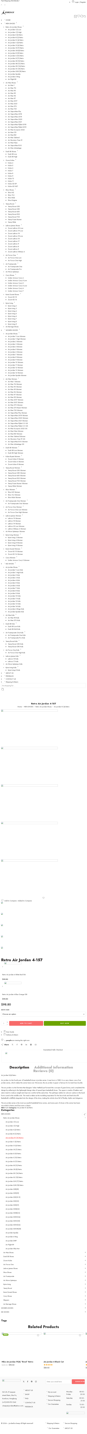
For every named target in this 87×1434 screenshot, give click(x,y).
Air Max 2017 (12, 101)
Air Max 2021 (12, 103)
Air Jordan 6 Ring (14, 76)
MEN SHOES (10, 23)
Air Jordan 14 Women (15, 373)
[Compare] (81, 16)
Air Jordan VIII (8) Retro (16, 50)
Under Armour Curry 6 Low (17, 285)
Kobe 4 (10, 163)
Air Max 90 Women (15, 387)
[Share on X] (12, 1045)
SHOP (27, 1394)
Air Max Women (11, 379)
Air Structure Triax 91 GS (16, 439)
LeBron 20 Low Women (16, 526)
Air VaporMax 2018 (15, 114)
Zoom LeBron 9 (13, 244)
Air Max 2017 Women (15, 400)
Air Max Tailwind (13, 137)
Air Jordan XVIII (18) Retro (17, 71)
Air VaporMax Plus (14, 111)
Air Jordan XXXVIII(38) (13, 1229)
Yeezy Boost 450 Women (17, 475)
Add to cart (26, 1023)
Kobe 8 (10, 173)
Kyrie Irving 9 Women (15, 545)
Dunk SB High (12, 156)
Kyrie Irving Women (12, 535)
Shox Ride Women (14, 497)
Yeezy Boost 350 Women (17, 470)
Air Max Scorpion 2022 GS (17, 428)
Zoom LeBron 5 (13, 249)
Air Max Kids (10, 615)
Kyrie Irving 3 (12, 308)
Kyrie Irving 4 (12, 311)
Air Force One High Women (18, 512)
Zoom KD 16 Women (15, 554)
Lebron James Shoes (13, 225)
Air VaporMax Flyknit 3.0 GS (18, 426)
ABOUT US (9, 673)
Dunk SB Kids (10, 624)
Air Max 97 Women (15, 394)
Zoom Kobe (10, 160)
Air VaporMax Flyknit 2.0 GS (18, 423)
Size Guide (10, 1032)
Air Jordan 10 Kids (14, 596)
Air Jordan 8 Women (15, 357)
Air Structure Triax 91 (15, 140)
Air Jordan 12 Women (15, 367)
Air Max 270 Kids (14, 620)
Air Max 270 (12, 106)
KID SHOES (10, 564)
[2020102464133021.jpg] (43, 803)
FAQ (26, 1398)
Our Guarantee (53, 1404)
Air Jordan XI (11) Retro (16, 58)
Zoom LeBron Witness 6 (16, 251)
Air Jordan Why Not (12, 1248)
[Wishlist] (78, 16)
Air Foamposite (11, 264)
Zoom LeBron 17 (14, 241)
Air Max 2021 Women (15, 402)
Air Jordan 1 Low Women (16, 336)
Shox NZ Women (14, 492)
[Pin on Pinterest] (22, 1045)
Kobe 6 (10, 168)
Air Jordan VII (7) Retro (16, 48)
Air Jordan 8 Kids (14, 591)
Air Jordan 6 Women (15, 352)
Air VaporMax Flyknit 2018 (17, 124)
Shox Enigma (12, 200)
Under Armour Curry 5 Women (18, 560)
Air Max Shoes (11, 82)
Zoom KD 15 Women (15, 551)
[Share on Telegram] (31, 1045)
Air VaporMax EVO (15, 145)
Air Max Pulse (12, 142)
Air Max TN (12, 88)
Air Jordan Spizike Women (17, 375)
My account (52, 1392)
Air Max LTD (12, 132)
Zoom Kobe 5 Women (16, 459)
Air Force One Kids (12, 650)
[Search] (84, 16)
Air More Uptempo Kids (14, 664)
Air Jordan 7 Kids (14, 588)
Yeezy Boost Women (13, 468)
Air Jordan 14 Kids (14, 606)
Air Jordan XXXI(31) (12, 1205)
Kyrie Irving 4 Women (15, 540)
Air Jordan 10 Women (15, 362)
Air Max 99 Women (15, 397)
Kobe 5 (10, 165)
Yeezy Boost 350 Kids (15, 644)
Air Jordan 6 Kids (14, 585)
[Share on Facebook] (17, 1045)
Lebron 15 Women (14, 518)
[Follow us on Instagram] (36, 1382)
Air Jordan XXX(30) (12, 1201)
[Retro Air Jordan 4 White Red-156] (2, 967)
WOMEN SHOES (12, 330)
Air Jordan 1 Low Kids (15, 570)
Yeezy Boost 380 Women (17, 473)
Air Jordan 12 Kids (14, 601)
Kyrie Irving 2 (12, 306)
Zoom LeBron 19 (14, 233)
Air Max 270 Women (15, 405)
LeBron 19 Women (14, 523)
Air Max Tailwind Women (16, 436)
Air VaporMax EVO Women (18, 441)
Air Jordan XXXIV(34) (13, 1217)
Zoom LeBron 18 (14, 238)
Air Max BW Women (15, 434)
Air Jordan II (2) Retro (15, 35)
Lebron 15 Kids (13, 659)
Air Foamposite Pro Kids (16, 638)
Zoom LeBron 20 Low (15, 228)
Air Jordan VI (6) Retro (16, 45)
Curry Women (10, 557)
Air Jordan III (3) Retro (15, 37)
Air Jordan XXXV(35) (13, 1221)
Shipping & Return (12, 682)
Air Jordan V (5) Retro (15, 42)
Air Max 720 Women (15, 410)
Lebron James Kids (12, 656)
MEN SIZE (5, 1010)
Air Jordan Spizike (14, 74)
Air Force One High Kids (16, 652)
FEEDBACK (10, 676)
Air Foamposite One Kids (14, 632)
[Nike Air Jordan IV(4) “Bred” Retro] (21, 1345)
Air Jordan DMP (11, 1241)
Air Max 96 (12, 96)
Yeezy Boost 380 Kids (15, 646)
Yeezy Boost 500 (14, 214)
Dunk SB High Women (15, 453)
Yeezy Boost (10, 204)
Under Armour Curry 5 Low (17, 280)
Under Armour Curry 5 (16, 283)
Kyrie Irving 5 (12, 313)
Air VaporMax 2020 (15, 119)
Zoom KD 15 (12, 297)
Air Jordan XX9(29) (12, 1193)
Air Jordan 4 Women (15, 346)
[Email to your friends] (36, 1045)
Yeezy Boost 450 (14, 211)
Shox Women (10, 489)
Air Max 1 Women (14, 381)
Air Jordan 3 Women (15, 344)
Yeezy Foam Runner (15, 219)
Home (20, 706)
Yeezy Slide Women (15, 486)
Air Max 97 (12, 98)
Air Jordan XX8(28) (12, 1189)
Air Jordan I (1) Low (14, 29)
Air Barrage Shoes (12, 326)
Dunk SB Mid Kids (14, 629)
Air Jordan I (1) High (15, 32)
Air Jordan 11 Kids (14, 598)
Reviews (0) (43, 1071)
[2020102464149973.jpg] (43, 728)
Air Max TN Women (15, 384)
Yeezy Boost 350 (14, 206)
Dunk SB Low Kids (14, 626)
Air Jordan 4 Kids (14, 580)
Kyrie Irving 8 (12, 321)
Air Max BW (12, 135)
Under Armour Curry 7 (16, 291)
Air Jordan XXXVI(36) (13, 1225)
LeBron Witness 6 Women (17, 529)
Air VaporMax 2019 (15, 116)
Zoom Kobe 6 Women (16, 461)
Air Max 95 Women (15, 389)
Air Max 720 (12, 109)
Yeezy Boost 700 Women (17, 481)
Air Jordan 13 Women (15, 370)
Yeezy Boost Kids (12, 641)
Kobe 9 (10, 176)
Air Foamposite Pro (15, 269)
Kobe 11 (11, 181)
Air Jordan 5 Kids (14, 583)
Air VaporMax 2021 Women (18, 421)
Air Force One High (15, 260)
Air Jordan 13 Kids (14, 604)
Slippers (6, 1300)
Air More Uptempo (12, 272)
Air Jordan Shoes (12, 333)
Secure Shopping (54, 1400)
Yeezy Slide (12, 222)
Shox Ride (11, 197)
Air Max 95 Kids (13, 618)
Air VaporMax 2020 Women (18, 418)
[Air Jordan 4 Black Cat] (63, 1345)
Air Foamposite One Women (16, 501)
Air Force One (11, 255)
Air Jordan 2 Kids (14, 575)
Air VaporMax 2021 (15, 122)
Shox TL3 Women (14, 495)
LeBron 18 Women (14, 521)
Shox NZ (11, 192)
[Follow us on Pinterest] (32, 1381)
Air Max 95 (12, 93)
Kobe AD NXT (13, 186)
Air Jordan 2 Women (15, 341)
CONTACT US (11, 679)
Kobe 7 (10, 170)
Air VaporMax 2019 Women (18, 415)
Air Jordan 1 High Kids (15, 572)
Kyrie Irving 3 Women (15, 537)
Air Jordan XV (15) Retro (16, 69)
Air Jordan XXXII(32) (12, 1209)
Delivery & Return (12, 1035)
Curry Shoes (10, 275)
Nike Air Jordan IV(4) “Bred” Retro (17, 1361)
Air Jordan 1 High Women (17, 339)
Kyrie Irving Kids (11, 667)
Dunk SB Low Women (15, 450)
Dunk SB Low (12, 154)
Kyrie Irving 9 (12, 324)
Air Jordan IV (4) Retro (15, 40)
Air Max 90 (12, 90)
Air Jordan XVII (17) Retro (14, 1181)
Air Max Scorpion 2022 (16, 130)
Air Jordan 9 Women (15, 360)
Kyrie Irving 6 (12, 316)
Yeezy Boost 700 (14, 217)
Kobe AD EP (12, 183)
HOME (8, 20)
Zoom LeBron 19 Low (15, 231)
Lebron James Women (13, 516)
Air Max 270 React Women (17, 407)
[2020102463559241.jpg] (43, 878)
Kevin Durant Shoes (12, 294)
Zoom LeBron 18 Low (15, 236)
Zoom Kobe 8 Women (16, 464)
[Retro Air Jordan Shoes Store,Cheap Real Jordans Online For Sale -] (8, 12)
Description (19, 1067)
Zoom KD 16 (12, 299)
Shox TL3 (11, 195)
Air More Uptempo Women (15, 531)
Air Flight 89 (12, 79)
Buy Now (64, 1023)
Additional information (53, 1067)
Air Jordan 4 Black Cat (54, 1361)
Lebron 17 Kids (13, 661)
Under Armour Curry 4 (16, 278)
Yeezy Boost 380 (14, 209)
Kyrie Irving (9, 303)
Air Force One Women (14, 507)
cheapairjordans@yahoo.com (12, 1406)
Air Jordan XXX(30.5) (13, 1197)
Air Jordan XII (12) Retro (16, 61)
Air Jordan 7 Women (15, 354)
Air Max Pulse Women (15, 431)
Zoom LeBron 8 (13, 246)
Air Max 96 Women (15, 392)
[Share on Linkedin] (26, 1045)
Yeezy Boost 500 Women (17, 478)
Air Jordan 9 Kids (14, 593)
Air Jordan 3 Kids (14, 577)
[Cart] (75, 16)
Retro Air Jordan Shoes (14, 27)
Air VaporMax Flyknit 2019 (17, 127)
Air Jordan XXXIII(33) (13, 1213)
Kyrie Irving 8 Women (15, 543)
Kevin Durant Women (13, 549)
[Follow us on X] (23, 1381)
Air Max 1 (11, 85)
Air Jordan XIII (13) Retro (16, 63)
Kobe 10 (11, 178)
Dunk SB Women (11, 447)
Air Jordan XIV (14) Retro (16, 66)
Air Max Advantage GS (16, 444)
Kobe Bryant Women (13, 456)
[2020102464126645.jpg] (43, 840)
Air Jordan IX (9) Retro (15, 53)
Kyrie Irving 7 (12, 319)
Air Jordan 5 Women (15, 349)
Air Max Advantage (14, 148)
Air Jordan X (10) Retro (16, 55)
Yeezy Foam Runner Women (18, 483)
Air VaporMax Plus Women (17, 413)
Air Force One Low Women (17, 509)
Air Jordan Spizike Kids (16, 611)
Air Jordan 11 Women (15, 365)
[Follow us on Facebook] (28, 1381)
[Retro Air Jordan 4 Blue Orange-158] (2, 987)
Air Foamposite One (15, 266)
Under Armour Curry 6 (16, 288)
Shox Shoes (10, 190)
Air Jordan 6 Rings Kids (16, 609)
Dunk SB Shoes (11, 151)
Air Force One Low (14, 258)
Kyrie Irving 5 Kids (14, 670)
